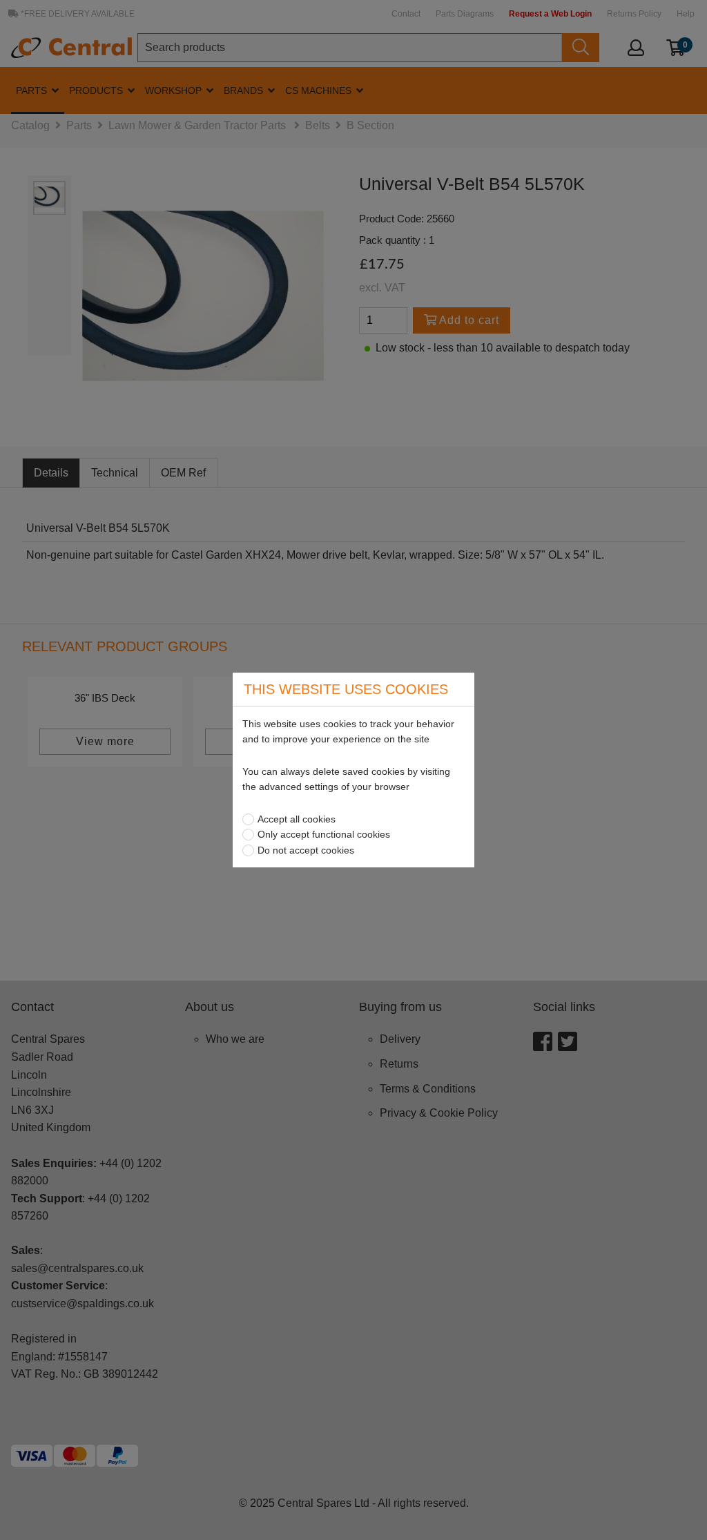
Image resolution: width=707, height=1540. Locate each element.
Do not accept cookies (306, 850)
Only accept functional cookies (324, 834)
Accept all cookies (297, 819)
